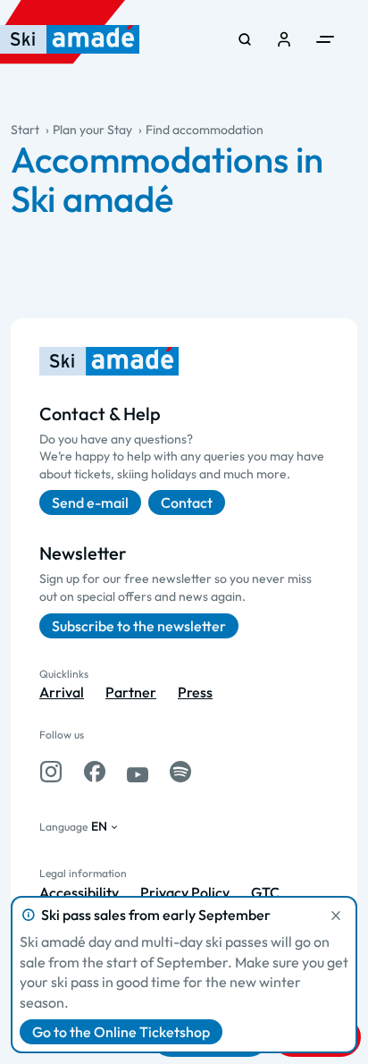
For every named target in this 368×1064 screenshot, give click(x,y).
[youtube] (137, 771)
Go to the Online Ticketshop (121, 1032)
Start (25, 130)
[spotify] (180, 771)
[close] (336, 915)
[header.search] (245, 39)
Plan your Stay (92, 130)
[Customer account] (284, 39)
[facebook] (94, 771)
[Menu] (325, 39)
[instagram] (51, 771)
